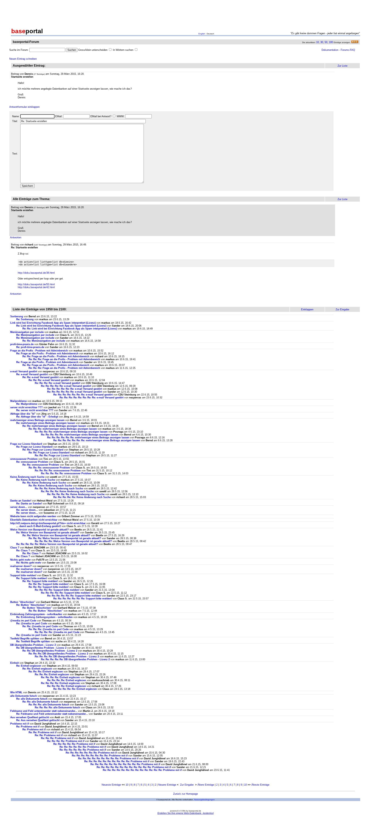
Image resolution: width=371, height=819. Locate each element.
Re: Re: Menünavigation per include (43, 340)
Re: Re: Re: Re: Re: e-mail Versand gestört (66, 385)
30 (321, 42)
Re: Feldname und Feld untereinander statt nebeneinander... (52, 713)
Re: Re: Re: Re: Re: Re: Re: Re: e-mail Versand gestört (91, 397)
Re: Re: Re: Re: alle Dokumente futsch (57, 707)
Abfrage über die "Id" (23, 413)
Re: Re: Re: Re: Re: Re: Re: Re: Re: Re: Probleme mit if (116, 761)
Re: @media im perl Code (31, 623)
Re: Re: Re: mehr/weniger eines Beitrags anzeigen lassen (63, 428)
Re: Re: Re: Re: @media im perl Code (57, 632)
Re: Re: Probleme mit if (42, 732)
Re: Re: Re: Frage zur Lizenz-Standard (57, 455)
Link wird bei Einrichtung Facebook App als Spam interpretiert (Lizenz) (53, 322)
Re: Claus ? (23, 550)
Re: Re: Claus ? (31, 553)
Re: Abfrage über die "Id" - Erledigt (37, 416)
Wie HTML (16, 692)
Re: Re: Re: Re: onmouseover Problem (58, 470)
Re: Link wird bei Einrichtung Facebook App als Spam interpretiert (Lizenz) (61, 325)
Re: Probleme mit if (27, 726)
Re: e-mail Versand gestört (32, 374)
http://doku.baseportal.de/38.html (36, 272)
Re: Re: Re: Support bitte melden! (49, 584)
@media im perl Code (23, 620)
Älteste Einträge (260, 784)
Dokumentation (330, 49)
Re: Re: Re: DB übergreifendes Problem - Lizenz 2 (58, 653)
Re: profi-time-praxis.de (30, 347)
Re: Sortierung (25, 319)
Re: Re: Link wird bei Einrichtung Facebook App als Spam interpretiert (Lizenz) (69, 328)
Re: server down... (27, 509)
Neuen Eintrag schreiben (23, 58)
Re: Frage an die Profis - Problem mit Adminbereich (47, 353)
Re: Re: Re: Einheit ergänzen (46, 671)
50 (326, 42)
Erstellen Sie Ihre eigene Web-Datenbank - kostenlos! (185, 813)
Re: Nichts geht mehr (28, 562)
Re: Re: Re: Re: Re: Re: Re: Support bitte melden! (82, 598)
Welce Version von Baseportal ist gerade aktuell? (39, 529)
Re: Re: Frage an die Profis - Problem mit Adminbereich (55, 356)
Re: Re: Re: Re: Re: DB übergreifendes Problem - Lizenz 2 (75, 659)
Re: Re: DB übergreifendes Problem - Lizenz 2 (49, 650)
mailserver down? (21, 566)
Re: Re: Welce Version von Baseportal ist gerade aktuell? (56, 535)
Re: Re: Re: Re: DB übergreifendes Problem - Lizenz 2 (67, 656)
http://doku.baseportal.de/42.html (36, 287)
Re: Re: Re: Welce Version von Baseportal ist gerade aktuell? (65, 538)
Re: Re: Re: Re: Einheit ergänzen (60, 677)
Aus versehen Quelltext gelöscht (29, 717)
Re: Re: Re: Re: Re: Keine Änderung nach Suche (76, 494)
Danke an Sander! (20, 500)
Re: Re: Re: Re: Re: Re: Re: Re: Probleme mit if (100, 755)
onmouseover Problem (24, 458)
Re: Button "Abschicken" (31, 604)
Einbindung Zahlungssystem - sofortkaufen (36, 614)
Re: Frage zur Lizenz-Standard (34, 446)
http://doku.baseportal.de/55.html (36, 284)
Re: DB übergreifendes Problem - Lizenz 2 (41, 647)
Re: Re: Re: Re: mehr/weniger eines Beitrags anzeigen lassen (71, 431)
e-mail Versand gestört (23, 371)
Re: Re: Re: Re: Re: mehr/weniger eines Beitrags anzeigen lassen (79, 434)
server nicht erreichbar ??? (26, 407)
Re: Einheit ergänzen (28, 665)
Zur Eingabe (187, 784)
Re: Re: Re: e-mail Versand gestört (49, 380)
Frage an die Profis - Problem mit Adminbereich (39, 350)
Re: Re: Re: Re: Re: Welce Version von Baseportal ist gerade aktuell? (57, 544)
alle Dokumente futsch (23, 695)
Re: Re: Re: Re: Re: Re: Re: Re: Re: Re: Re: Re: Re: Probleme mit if (142, 770)
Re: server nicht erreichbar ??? (34, 410)
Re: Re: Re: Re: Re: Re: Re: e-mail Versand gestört (83, 394)
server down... (18, 507)
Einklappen (307, 309)
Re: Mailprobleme (26, 403)
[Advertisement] (185, 13)
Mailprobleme (18, 401)
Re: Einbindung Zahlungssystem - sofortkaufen (44, 617)
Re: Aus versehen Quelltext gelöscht (38, 720)
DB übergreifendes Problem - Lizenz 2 (33, 644)
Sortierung (16, 316)
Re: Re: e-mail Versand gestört (40, 377)
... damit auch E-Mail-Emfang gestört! (38, 526)
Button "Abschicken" (22, 602)
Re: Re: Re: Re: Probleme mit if (65, 741)
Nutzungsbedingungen (204, 800)
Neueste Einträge (111, 784)
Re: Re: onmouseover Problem (40, 464)
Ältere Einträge (205, 784)
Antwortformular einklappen (24, 106)
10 (317, 42)
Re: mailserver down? (29, 569)
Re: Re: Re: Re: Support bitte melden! (57, 589)
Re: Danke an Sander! (29, 503)
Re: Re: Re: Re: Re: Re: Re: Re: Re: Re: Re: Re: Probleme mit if (134, 767)
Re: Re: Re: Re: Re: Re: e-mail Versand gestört (74, 388)
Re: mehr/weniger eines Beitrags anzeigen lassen (45, 423)
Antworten (15, 237)
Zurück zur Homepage (185, 793)
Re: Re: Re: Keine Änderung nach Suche (59, 488)
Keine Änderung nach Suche (27, 476)
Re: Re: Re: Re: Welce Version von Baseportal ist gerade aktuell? (73, 541)
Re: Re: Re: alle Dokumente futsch (49, 704)
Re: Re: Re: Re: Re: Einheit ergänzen (75, 688)
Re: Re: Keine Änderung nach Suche (44, 482)
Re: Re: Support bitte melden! (40, 581)
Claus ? (14, 547)
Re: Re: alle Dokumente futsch (40, 701)
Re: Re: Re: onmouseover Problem (49, 467)
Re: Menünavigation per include (35, 335)
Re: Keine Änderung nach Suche (35, 479)
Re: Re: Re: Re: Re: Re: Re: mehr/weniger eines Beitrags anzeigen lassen (96, 440)
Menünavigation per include (27, 332)
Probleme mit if (19, 723)
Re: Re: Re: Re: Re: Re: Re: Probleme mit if (91, 752)
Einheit (14, 662)
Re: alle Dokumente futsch (32, 698)
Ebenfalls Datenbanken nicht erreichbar (33, 519)
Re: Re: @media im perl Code (40, 626)
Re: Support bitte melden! (31, 578)
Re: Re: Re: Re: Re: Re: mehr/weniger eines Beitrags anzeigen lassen (88, 437)
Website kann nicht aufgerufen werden (33, 516)
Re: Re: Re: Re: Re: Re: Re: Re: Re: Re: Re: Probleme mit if (125, 764)
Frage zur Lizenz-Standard (26, 443)
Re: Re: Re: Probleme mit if (57, 738)
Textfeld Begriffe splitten (24, 638)
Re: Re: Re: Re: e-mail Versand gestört (57, 383)
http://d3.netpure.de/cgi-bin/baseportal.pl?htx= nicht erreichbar (48, 523)
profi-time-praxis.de (22, 344)
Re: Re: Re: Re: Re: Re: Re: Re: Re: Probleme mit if (108, 758)
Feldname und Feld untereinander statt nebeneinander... (43, 711)
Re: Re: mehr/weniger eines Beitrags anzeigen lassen (54, 425)
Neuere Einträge (167, 784)
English (201, 34)
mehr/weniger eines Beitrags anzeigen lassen (37, 420)
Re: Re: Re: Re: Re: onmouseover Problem (66, 473)
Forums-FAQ (348, 49)
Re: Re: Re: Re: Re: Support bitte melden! (65, 592)
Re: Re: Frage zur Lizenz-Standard (42, 449)
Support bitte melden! (23, 575)
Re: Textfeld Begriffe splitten (33, 641)
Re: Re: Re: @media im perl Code (49, 629)
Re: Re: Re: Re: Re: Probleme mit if (74, 744)
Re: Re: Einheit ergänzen (37, 668)
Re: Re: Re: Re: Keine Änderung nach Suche (67, 491)
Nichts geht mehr (20, 559)
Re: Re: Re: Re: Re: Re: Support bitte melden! (74, 595)
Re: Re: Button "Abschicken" (46, 610)
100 (331, 42)
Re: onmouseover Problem (32, 461)
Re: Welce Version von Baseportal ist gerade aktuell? (47, 532)
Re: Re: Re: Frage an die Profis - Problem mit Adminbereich (64, 359)
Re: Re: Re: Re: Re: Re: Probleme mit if (83, 746)
